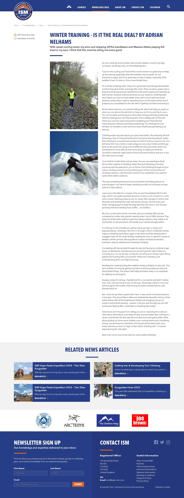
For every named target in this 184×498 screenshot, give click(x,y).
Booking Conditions (146, 475)
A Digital (167, 487)
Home (16, 25)
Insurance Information (146, 469)
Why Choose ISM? (145, 461)
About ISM (120, 7)
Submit (78, 484)
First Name (19, 468)
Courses (81, 7)
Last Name (55, 468)
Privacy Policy (143, 481)
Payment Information (146, 472)
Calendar (155, 7)
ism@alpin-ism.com (115, 480)
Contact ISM (137, 7)
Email (16, 480)
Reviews (140, 463)
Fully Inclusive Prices (146, 466)
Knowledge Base (100, 7)
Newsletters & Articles (26, 38)
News (41, 25)
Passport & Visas (144, 478)
